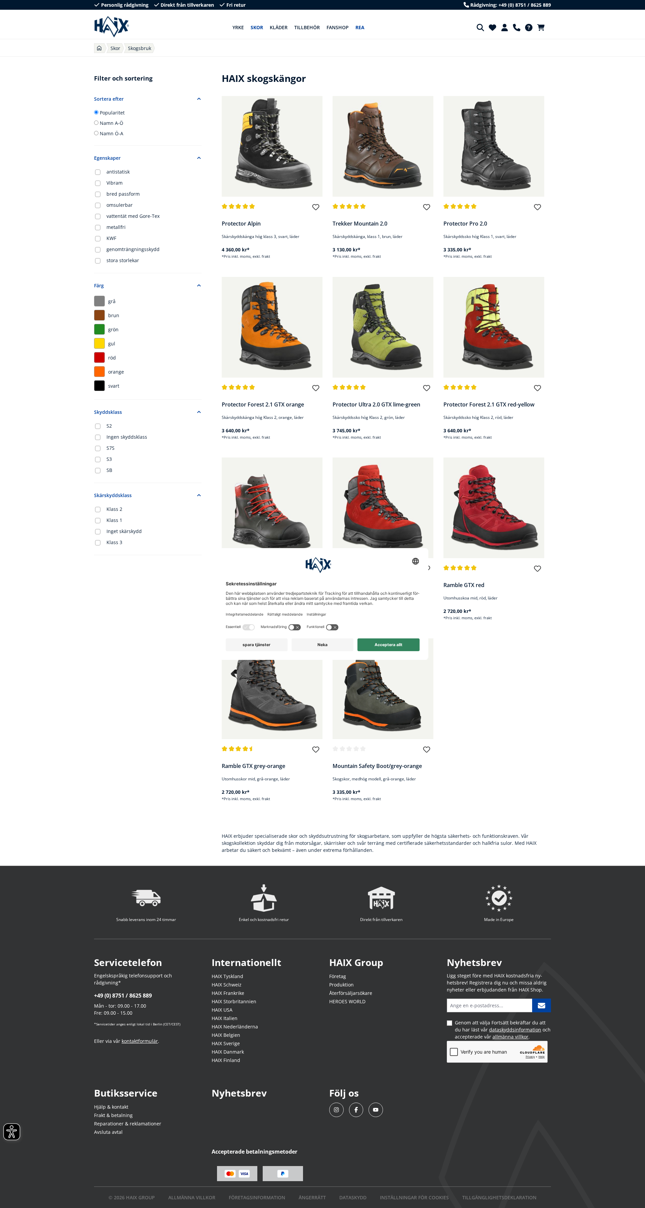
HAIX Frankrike (228, 993)
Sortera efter (109, 99)
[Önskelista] (492, 27)
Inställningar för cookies (414, 1197)
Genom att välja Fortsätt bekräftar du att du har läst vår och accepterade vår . (503, 1029)
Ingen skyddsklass (126, 437)
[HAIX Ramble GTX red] (493, 507)
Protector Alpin (241, 223)
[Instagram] (336, 1110)
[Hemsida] (99, 48)
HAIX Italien (225, 1018)
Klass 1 (114, 520)
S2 (109, 426)
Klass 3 (114, 542)
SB (109, 470)
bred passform (123, 194)
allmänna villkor (510, 1036)
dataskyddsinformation (515, 1029)
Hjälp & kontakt (111, 1107)
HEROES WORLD (347, 1001)
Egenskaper (107, 158)
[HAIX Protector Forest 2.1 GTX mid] (383, 507)
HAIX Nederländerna (235, 1026)
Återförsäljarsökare (350, 993)
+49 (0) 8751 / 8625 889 (123, 995)
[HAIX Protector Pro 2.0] (493, 146)
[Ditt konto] (505, 27)
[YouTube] (376, 1110)
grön (113, 329)
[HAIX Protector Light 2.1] (272, 507)
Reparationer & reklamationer (127, 1123)
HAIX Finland (226, 1060)
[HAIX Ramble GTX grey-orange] (272, 688)
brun (113, 315)
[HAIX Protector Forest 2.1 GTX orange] (272, 327)
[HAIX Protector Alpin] (272, 146)
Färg (99, 285)
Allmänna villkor (191, 1197)
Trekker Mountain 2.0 (360, 223)
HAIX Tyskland (227, 976)
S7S (110, 448)
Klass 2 (114, 509)
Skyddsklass (108, 412)
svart (113, 386)
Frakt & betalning (113, 1115)
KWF (111, 238)
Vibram (114, 183)
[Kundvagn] (543, 27)
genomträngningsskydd (133, 249)
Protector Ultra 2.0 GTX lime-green (376, 404)
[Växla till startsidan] (111, 27)
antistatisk (118, 171)
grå (112, 301)
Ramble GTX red (463, 585)
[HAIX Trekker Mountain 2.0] (383, 146)
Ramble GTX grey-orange (253, 766)
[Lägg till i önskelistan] (315, 210)
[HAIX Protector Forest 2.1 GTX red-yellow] (493, 327)
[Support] (517, 27)
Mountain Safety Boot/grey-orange (377, 766)
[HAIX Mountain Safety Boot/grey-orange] (383, 688)
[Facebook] (356, 1110)
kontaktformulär (140, 1041)
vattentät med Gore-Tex (133, 216)
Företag (337, 976)
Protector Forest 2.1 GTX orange (263, 404)
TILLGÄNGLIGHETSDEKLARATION (499, 1197)
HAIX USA (222, 1010)
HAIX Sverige (226, 1043)
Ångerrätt (312, 1197)
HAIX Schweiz (227, 984)
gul (111, 343)
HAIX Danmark (228, 1052)
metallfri (116, 227)
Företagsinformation (257, 1197)
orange (116, 372)
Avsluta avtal (108, 1132)
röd (112, 357)
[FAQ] (529, 27)
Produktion (341, 984)
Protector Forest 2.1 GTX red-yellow (488, 404)
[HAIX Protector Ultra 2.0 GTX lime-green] (383, 327)
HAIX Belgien (226, 1035)
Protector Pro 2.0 (465, 223)
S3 (109, 459)
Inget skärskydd (124, 531)
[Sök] (480, 27)
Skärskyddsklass (113, 495)
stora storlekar (122, 260)
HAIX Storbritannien (234, 1001)
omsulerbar (119, 205)
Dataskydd (353, 1197)
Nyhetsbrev (239, 1092)
